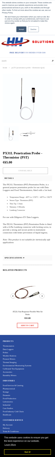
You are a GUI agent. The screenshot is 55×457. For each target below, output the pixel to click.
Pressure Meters (9, 359)
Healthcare (7, 415)
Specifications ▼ (15, 258)
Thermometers (8, 346)
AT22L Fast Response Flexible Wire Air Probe (28, 313)
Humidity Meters (9, 375)
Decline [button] (33, 29)
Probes (5, 352)
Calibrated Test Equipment (13, 369)
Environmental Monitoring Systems (17, 366)
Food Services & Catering (13, 385)
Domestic (6, 395)
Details (9, 178)
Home (5, 68)
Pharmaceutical (9, 389)
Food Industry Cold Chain (13, 411)
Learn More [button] (10, 445)
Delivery (6, 428)
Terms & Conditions (11, 431)
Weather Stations (9, 356)
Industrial (7, 405)
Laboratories (8, 402)
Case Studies (8, 408)
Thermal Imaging (9, 362)
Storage (6, 392)
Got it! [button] (28, 452)
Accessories (7, 372)
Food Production (9, 398)
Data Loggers (8, 349)
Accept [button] (21, 29)
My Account (8, 425)
